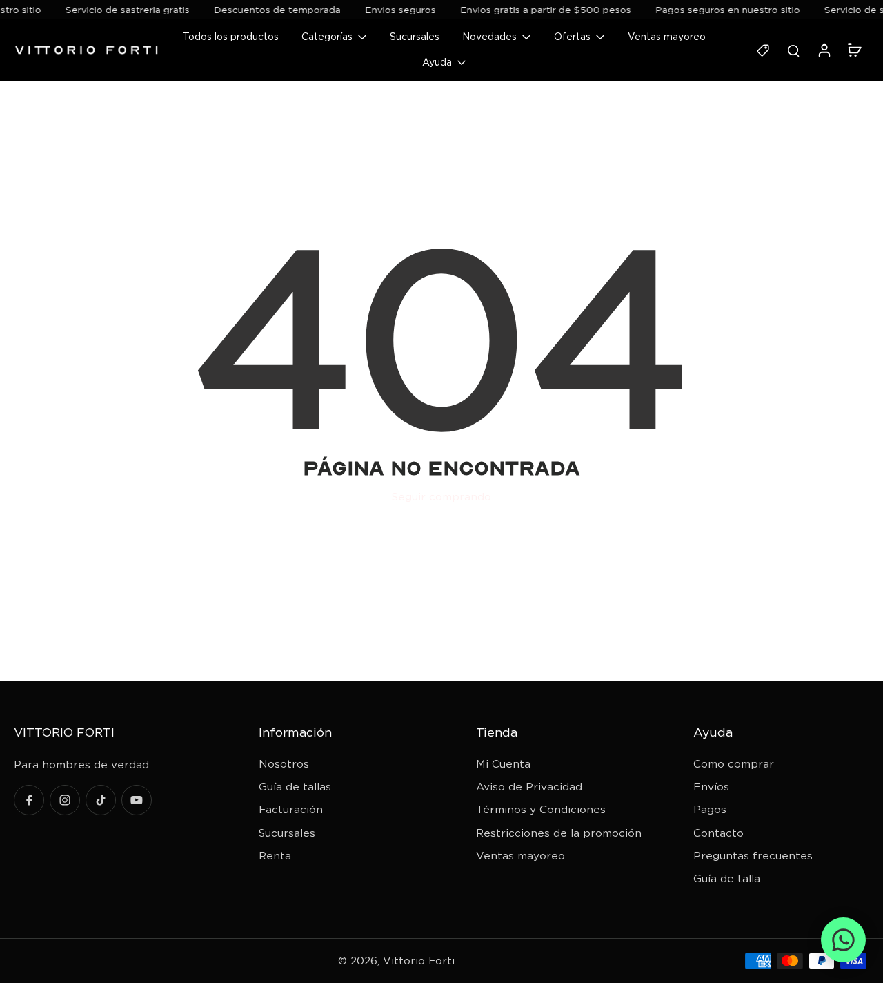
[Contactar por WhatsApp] (843, 939)
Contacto (718, 833)
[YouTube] (136, 800)
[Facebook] (29, 800)
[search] (793, 50)
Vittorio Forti (419, 960)
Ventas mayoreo (520, 856)
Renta (275, 856)
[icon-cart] (854, 50)
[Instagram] (65, 800)
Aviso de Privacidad (529, 786)
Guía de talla (726, 878)
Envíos (711, 786)
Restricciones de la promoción (559, 833)
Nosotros (284, 764)
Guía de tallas (295, 786)
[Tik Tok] (101, 800)
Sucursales (287, 833)
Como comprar (733, 764)
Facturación (291, 809)
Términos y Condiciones (541, 809)
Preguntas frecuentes (753, 856)
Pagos (709, 809)
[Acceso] (823, 50)
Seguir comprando (441, 497)
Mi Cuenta (503, 764)
